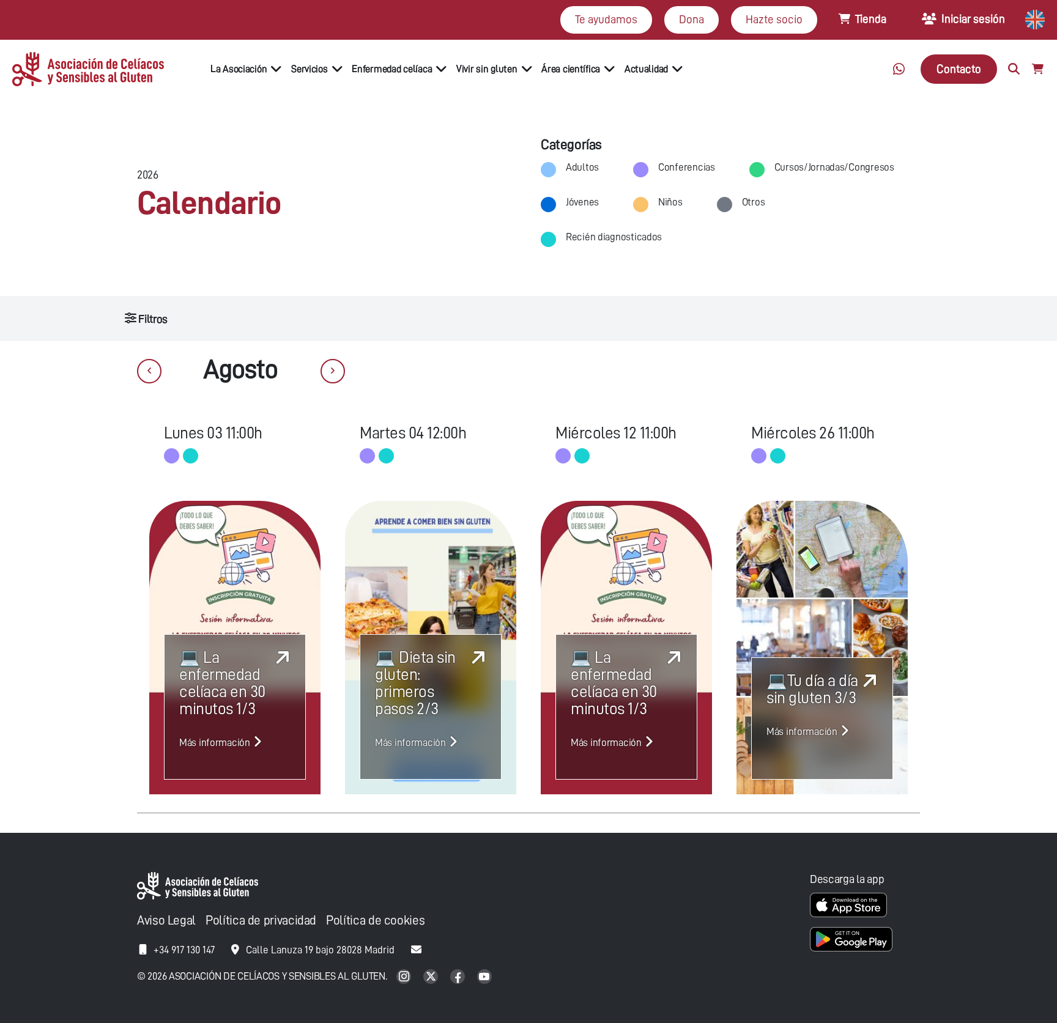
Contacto (958, 69)
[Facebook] (458, 977)
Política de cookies (375, 920)
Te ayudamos (606, 19)
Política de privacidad (261, 920)
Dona (691, 19)
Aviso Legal (166, 920)
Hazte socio (774, 19)
